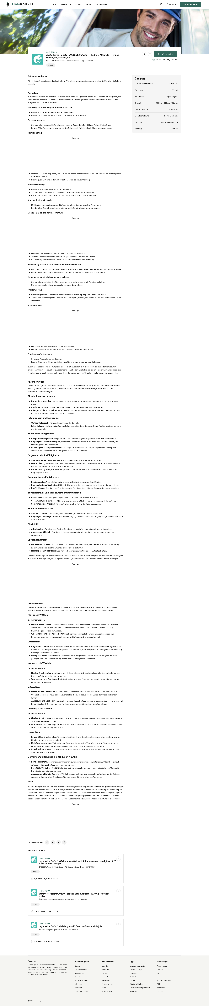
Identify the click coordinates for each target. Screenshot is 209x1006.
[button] (161, 4)
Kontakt (160, 991)
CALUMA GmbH (52, 52)
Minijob (50, 65)
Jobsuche (105, 970)
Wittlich (175, 90)
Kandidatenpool (81, 977)
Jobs (54, 4)
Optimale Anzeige (136, 970)
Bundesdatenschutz (164, 980)
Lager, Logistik (44, 858)
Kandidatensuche (81, 970)
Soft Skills (133, 977)
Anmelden (173, 4)
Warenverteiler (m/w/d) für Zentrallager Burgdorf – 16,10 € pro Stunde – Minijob (75, 894)
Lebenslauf (106, 977)
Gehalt (104, 988)
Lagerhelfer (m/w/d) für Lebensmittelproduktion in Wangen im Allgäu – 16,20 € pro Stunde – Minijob (77, 862)
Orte (158, 973)
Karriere (132, 980)
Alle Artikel (133, 991)
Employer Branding (81, 980)
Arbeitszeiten (107, 991)
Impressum (161, 988)
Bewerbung (106, 980)
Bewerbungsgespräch (137, 966)
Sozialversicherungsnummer (140, 988)
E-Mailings (78, 988)
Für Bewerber (101, 4)
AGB (158, 984)
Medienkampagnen (81, 991)
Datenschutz (161, 977)
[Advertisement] (76, 155)
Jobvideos (78, 984)
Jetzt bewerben (167, 54)
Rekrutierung (134, 973)
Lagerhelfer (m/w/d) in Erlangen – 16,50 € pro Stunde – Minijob (70, 926)
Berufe (88, 4)
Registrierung (162, 966)
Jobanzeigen (79, 973)
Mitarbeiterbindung (136, 984)
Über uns (160, 970)
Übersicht (78, 966)
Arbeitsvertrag (107, 984)
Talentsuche (66, 4)
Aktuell (78, 4)
